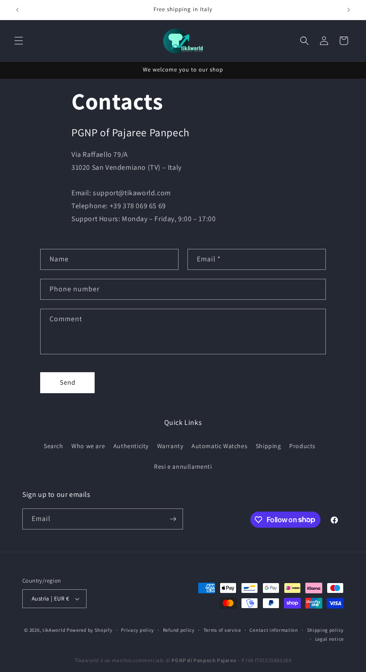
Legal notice (329, 639)
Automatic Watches (219, 446)
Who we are (88, 446)
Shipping (268, 446)
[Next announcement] (348, 10)
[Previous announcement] (17, 10)
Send (67, 382)
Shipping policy (325, 630)
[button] (19, 40)
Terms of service (222, 630)
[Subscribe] (173, 518)
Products (302, 446)
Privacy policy (137, 630)
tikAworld (53, 630)
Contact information (274, 630)
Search (53, 446)
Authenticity (131, 446)
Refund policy (179, 630)
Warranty (170, 446)
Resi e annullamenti (183, 466)
